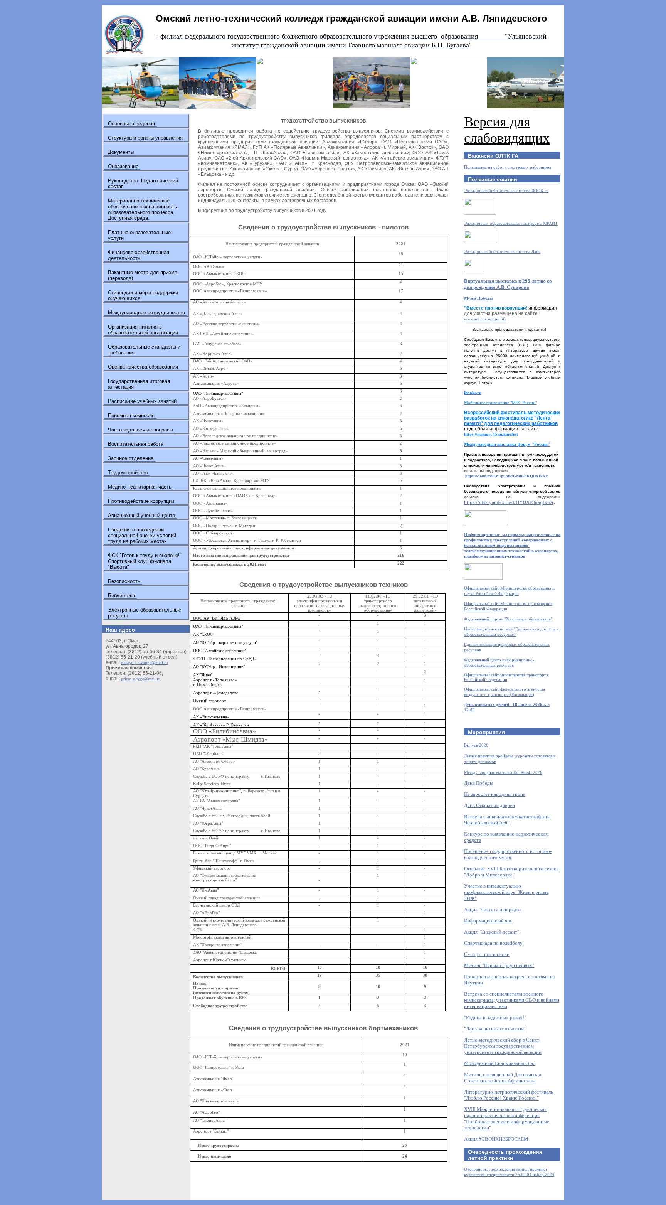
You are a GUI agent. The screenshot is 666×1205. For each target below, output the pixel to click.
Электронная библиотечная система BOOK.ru (506, 190)
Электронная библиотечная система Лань (502, 251)
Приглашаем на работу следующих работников (507, 167)
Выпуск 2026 (476, 745)
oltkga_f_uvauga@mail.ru (144, 662)
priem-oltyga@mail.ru (141, 678)
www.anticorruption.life (485, 319)
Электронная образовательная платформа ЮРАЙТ (511, 223)
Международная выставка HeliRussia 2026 (503, 772)
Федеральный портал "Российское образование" (508, 619)
